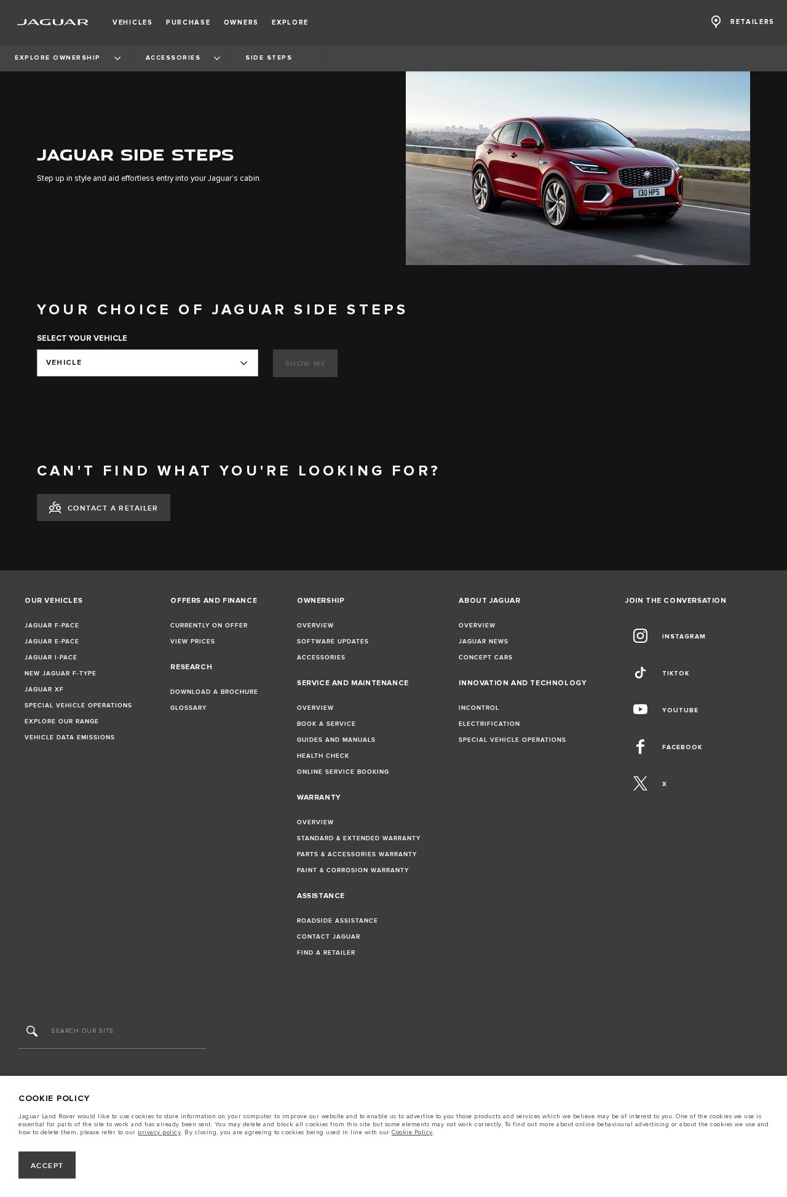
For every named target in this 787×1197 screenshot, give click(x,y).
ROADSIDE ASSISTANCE (337, 921)
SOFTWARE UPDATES (333, 641)
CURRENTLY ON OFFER (209, 625)
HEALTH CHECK (323, 756)
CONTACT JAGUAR (328, 936)
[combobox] (147, 362)
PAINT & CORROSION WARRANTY (353, 870)
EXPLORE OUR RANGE (62, 721)
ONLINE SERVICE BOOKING (343, 772)
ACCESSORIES (321, 657)
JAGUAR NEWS (483, 641)
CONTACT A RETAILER (113, 508)
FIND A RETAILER (326, 952)
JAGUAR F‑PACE (52, 625)
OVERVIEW (315, 625)
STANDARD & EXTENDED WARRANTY (359, 838)
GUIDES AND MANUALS (336, 740)
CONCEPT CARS (486, 657)
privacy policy (159, 1132)
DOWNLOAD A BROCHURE (214, 692)
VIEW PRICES (192, 641)
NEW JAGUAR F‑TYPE (61, 673)
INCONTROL (479, 708)
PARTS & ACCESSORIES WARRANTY (357, 854)
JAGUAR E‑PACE (52, 641)
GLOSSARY (188, 708)
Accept (47, 1166)
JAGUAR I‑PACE (51, 657)
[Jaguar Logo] (53, 22)
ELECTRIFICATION (489, 724)
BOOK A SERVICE (326, 724)
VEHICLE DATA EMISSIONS (70, 737)
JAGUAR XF (44, 689)
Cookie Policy (412, 1132)
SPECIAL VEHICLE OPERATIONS (78, 705)
